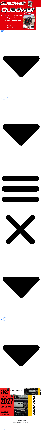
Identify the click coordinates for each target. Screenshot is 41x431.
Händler (2, 30)
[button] (20, 209)
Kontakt (2, 166)
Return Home (21, 424)
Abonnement (5, 96)
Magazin (2, 98)
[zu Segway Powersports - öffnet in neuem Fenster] (20, 429)
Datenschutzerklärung (6, 165)
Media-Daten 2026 (5, 97)
